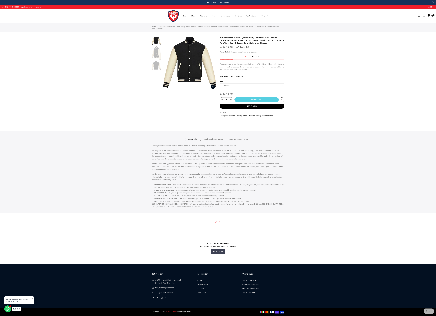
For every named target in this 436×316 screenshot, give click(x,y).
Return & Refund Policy (238, 139)
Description (193, 139)
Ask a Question (237, 76)
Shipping (234, 52)
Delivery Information (250, 284)
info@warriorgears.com (164, 288)
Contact (264, 16)
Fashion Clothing (235, 115)
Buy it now (252, 106)
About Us (200, 288)
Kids (213, 16)
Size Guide (224, 76)
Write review (218, 251)
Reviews (238, 16)
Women (203, 16)
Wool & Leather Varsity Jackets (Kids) (258, 115)
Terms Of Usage (248, 292)
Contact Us (201, 292)
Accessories (225, 16)
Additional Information (213, 139)
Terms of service (249, 280)
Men (193, 16)
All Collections (202, 284)
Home (185, 16)
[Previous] (165, 63)
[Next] (212, 63)
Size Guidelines (251, 16)
